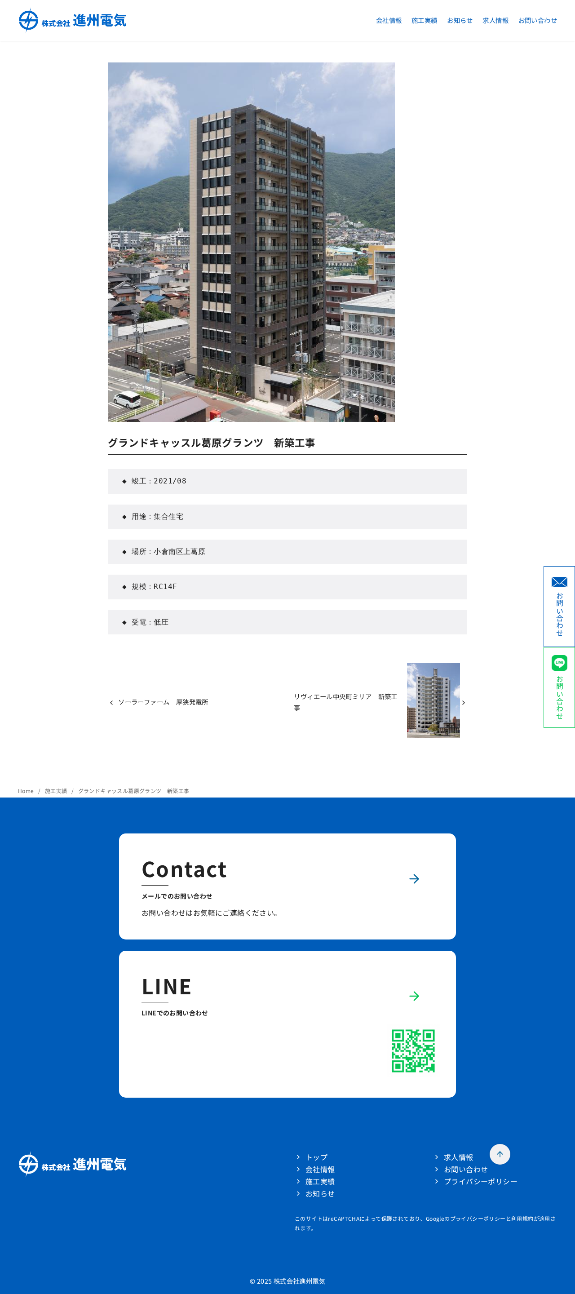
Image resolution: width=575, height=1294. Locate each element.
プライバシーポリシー (481, 1181)
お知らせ (460, 20)
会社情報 (389, 20)
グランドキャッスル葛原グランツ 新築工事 (134, 790)
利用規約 (522, 1218)
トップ (316, 1157)
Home (26, 790)
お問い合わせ (537, 20)
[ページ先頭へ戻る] (500, 1154)
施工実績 (424, 20)
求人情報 (495, 20)
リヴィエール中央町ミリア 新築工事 (345, 701)
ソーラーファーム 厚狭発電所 (163, 701)
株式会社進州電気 (299, 1280)
